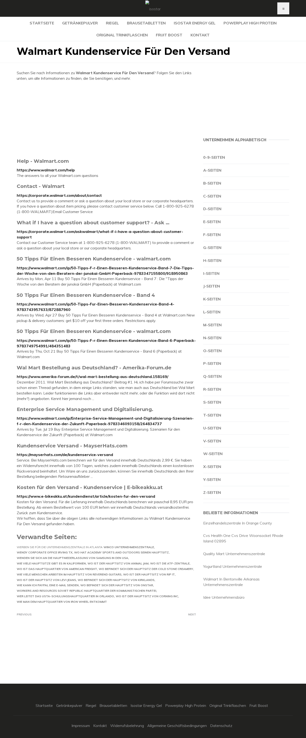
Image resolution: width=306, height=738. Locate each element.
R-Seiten (212, 389)
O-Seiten (212, 350)
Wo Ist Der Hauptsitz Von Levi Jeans (46, 580)
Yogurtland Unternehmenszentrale (232, 566)
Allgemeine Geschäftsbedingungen (177, 725)
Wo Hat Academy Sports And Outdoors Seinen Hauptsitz (121, 552)
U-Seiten (212, 428)
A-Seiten (212, 170)
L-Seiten (211, 312)
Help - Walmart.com (43, 161)
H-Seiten (212, 260)
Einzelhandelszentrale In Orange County (237, 523)
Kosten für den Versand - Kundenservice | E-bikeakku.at (90, 487)
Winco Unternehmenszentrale (129, 547)
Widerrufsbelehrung (127, 725)
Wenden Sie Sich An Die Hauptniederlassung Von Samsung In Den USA (72, 558)
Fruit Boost (169, 35)
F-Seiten (212, 234)
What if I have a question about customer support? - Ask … (93, 222)
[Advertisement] (106, 119)
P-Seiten (212, 363)
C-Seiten (212, 196)
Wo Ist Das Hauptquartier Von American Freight (57, 569)
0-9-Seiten (214, 157)
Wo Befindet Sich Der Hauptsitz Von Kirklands (116, 580)
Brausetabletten (146, 23)
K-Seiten (212, 299)
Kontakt (200, 35)
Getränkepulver (80, 23)
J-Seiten (211, 286)
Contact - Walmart (41, 186)
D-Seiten (212, 208)
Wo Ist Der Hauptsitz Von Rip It (149, 574)
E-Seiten (212, 221)
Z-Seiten (212, 492)
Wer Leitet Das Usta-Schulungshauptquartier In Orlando (65, 596)
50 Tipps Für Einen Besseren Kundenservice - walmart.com (94, 259)
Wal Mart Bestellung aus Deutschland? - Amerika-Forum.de (94, 368)
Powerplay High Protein (250, 23)
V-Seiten (212, 441)
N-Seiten (212, 337)
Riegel (112, 23)
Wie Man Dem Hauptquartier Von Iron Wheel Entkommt (62, 601)
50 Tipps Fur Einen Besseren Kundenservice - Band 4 (86, 295)
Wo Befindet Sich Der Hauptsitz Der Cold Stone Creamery (146, 569)
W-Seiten (213, 453)
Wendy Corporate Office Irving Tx (44, 552)
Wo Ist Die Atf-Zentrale (170, 563)
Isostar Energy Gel (194, 23)
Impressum (80, 725)
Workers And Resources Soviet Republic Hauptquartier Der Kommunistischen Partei (86, 590)
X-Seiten (212, 466)
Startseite (42, 23)
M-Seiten (212, 324)
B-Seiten (212, 183)
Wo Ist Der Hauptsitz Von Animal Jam (117, 563)
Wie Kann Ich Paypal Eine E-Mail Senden (48, 585)
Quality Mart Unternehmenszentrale (234, 553)
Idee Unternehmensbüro (224, 597)
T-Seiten (212, 415)
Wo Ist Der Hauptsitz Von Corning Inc (147, 596)
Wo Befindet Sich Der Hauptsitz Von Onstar (116, 585)
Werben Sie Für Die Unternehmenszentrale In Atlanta (60, 547)
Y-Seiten (212, 479)
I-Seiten (211, 273)
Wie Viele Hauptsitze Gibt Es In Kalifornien (51, 563)
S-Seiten (212, 402)
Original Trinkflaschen (122, 35)
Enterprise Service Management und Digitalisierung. (85, 409)
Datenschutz (221, 725)
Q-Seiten (212, 376)
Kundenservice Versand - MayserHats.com (72, 446)
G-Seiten (212, 247)
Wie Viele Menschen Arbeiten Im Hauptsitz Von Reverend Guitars (69, 574)
